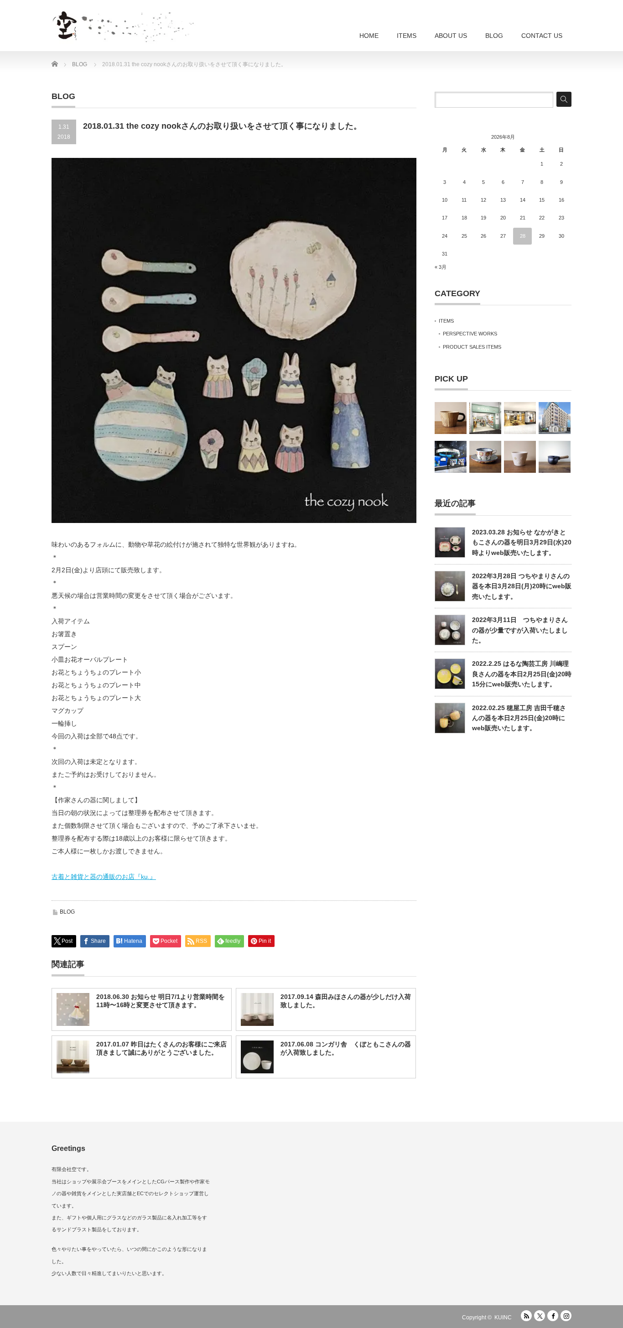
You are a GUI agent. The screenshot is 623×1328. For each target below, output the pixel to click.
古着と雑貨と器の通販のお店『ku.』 (104, 876)
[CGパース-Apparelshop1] (485, 418)
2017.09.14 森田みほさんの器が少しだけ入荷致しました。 (345, 1001)
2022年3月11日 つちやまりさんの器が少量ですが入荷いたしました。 (520, 630)
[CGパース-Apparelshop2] (520, 418)
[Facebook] (552, 1315)
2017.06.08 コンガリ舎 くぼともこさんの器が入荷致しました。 (345, 1048)
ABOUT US (451, 35)
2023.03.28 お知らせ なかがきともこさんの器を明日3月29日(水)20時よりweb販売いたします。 (521, 542)
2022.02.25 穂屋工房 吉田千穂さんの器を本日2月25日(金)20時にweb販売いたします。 (519, 718)
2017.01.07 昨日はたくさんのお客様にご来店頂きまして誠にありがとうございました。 (161, 1048)
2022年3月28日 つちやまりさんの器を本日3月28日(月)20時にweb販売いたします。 (521, 586)
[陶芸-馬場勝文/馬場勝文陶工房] (555, 457)
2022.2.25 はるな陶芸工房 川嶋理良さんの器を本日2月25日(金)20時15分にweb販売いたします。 (521, 674)
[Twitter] (539, 1315)
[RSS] (526, 1315)
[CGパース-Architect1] (555, 418)
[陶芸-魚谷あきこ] (520, 457)
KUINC (503, 1317)
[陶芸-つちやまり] (485, 457)
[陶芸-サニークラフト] (451, 418)
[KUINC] (154, 23)
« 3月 (440, 267)
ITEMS (406, 35)
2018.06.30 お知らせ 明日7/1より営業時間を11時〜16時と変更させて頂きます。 (160, 1001)
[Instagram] (566, 1315)
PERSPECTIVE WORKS (470, 333)
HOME (369, 35)
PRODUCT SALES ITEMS (472, 347)
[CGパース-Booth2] (451, 457)
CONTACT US (541, 35)
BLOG (494, 35)
